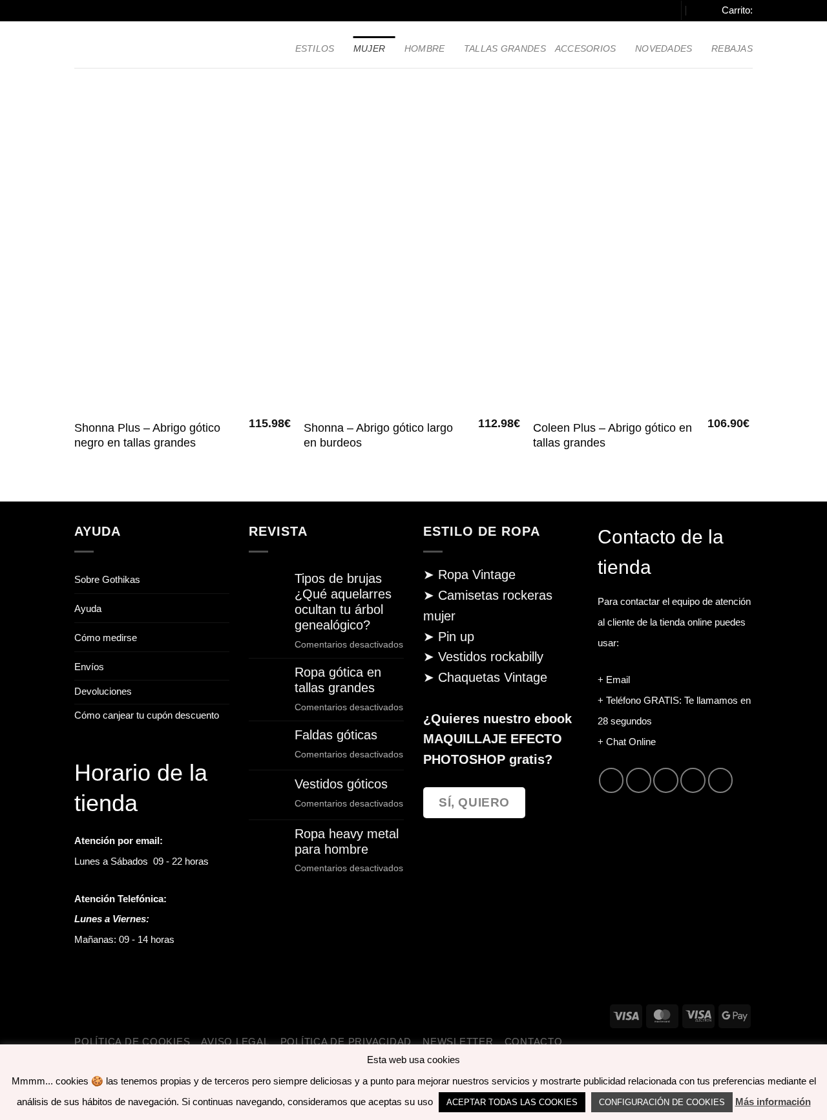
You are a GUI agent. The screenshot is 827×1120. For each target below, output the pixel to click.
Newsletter (458, 1041)
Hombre (424, 48)
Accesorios (585, 48)
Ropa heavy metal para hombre (347, 841)
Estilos (315, 48)
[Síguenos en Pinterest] (692, 780)
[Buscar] (661, 10)
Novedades (664, 48)
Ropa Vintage (477, 574)
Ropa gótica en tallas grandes (338, 680)
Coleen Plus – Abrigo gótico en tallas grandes (612, 435)
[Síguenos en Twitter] (665, 780)
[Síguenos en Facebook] (611, 780)
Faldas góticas (336, 735)
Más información (773, 1101)
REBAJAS (732, 48)
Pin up (456, 636)
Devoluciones (103, 691)
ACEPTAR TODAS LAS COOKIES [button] (512, 1102)
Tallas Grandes (505, 48)
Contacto (534, 1041)
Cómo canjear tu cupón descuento (146, 715)
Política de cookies (132, 1041)
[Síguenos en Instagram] (638, 780)
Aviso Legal (235, 1041)
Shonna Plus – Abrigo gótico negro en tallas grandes (147, 435)
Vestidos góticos (341, 784)
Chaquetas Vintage (492, 677)
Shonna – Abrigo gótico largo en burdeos (378, 435)
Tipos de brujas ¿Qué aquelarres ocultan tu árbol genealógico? (343, 601)
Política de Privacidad (346, 1041)
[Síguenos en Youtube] (720, 780)
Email (618, 680)
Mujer (369, 48)
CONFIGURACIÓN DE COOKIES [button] (662, 1102)
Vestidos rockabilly (490, 657)
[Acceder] (701, 10)
